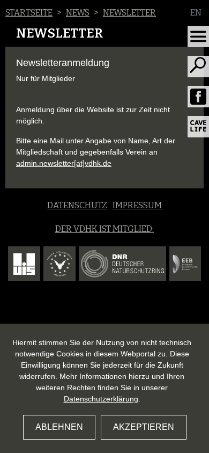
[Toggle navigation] (198, 36)
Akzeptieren (143, 427)
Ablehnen (59, 427)
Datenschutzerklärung (101, 398)
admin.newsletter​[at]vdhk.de (63, 163)
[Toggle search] (198, 66)
